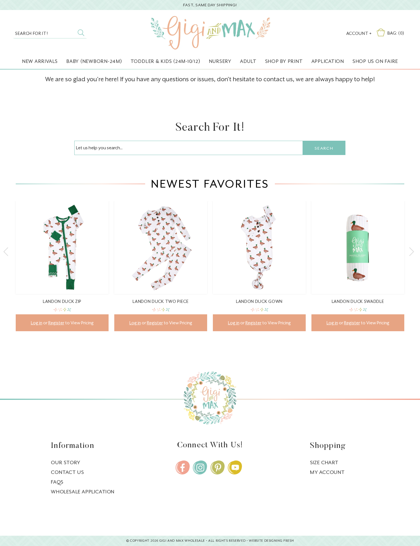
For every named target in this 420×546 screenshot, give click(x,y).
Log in (36, 322)
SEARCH (324, 148)
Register (56, 322)
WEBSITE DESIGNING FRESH (271, 541)
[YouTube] (235, 467)
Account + (359, 33)
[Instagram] (200, 467)
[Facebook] (182, 467)
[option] (62, 270)
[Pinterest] (217, 467)
